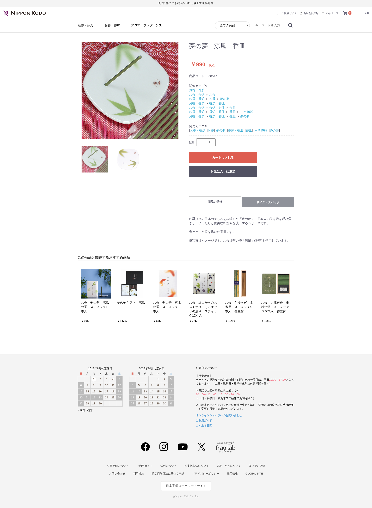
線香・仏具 (85, 25)
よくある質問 (204, 425)
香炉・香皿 (217, 103)
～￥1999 (246, 111)
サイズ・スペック (268, 202)
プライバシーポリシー (205, 473)
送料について (168, 465)
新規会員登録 (311, 13)
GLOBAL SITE (254, 473)
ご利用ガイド (288, 13)
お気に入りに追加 (223, 171)
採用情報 (232, 473)
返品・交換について (229, 465)
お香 (212, 94)
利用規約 (138, 473)
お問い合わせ (117, 473)
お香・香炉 (112, 25)
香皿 (232, 107)
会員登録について (118, 465)
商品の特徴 (215, 201)
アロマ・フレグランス (146, 25)
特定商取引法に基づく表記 (168, 473)
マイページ (331, 13)
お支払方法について (196, 465)
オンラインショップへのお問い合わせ (219, 415)
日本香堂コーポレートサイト (186, 485)
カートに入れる (223, 157)
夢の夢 (224, 98)
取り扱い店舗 (257, 465)
